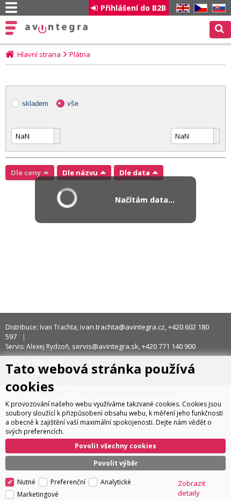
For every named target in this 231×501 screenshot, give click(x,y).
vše (72, 103)
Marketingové (38, 494)
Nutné (26, 481)
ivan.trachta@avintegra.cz (122, 327)
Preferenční (67, 481)
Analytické (115, 481)
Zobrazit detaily (191, 488)
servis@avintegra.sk (105, 346)
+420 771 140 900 (169, 346)
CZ (198, 8)
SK (217, 8)
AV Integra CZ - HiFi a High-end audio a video (57, 28)
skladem (35, 103)
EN (181, 8)
